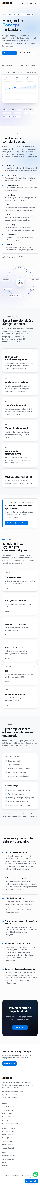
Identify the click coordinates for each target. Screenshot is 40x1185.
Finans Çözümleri (7, 1144)
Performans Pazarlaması (10, 1123)
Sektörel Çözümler (8, 1159)
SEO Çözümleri (7, 1120)
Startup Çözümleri (8, 1148)
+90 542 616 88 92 (11, 1095)
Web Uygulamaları (8, 1110)
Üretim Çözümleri (7, 1134)
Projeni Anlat (8, 53)
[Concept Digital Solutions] (7, 3)
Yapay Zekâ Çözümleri (9, 1117)
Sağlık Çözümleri (7, 1141)
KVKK (4, 1162)
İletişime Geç (19, 1027)
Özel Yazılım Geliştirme (9, 1107)
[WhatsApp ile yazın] (26, 3)
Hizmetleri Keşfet (25, 53)
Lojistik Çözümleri (7, 1138)
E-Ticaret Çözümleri (8, 1131)
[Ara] (22, 3)
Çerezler (5, 1166)
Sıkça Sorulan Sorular (9, 1156)
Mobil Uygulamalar (8, 1113)
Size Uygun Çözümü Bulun (15, 523)
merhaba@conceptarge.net (14, 1092)
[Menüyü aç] (35, 3)
